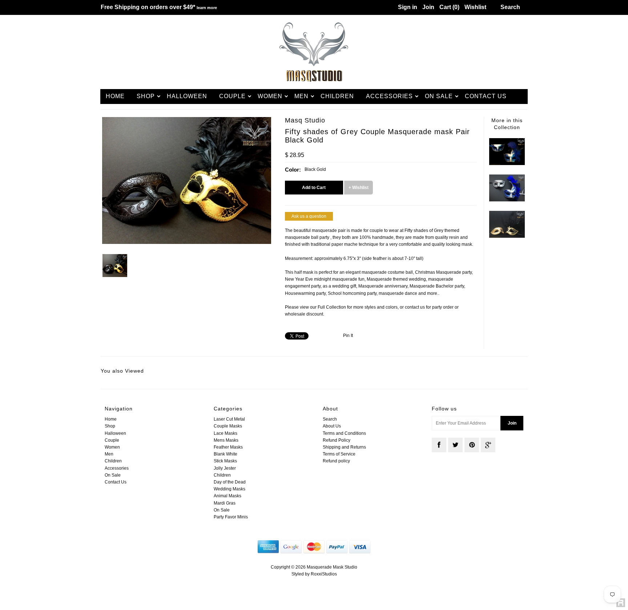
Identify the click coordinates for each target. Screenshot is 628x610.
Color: (293, 169)
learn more (207, 7)
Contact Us (486, 96)
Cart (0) (449, 7)
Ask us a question (308, 216)
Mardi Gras (225, 503)
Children (337, 96)
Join (428, 7)
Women (270, 96)
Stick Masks (225, 460)
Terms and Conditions (344, 433)
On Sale (439, 96)
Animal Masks (227, 495)
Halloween (187, 96)
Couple (232, 96)
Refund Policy (336, 440)
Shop (146, 96)
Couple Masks (228, 426)
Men (301, 96)
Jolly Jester (225, 468)
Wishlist (475, 7)
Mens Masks (226, 440)
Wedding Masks (229, 488)
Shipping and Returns (344, 447)
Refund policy (336, 460)
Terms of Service (339, 454)
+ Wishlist (359, 187)
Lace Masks (225, 433)
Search (330, 419)
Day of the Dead (230, 482)
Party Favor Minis (231, 516)
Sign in (407, 7)
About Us (332, 426)
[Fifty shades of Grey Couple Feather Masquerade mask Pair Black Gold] (507, 236)
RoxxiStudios (324, 574)
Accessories (389, 96)
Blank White (225, 454)
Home (115, 96)
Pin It (348, 335)
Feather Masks (228, 447)
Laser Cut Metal (229, 419)
